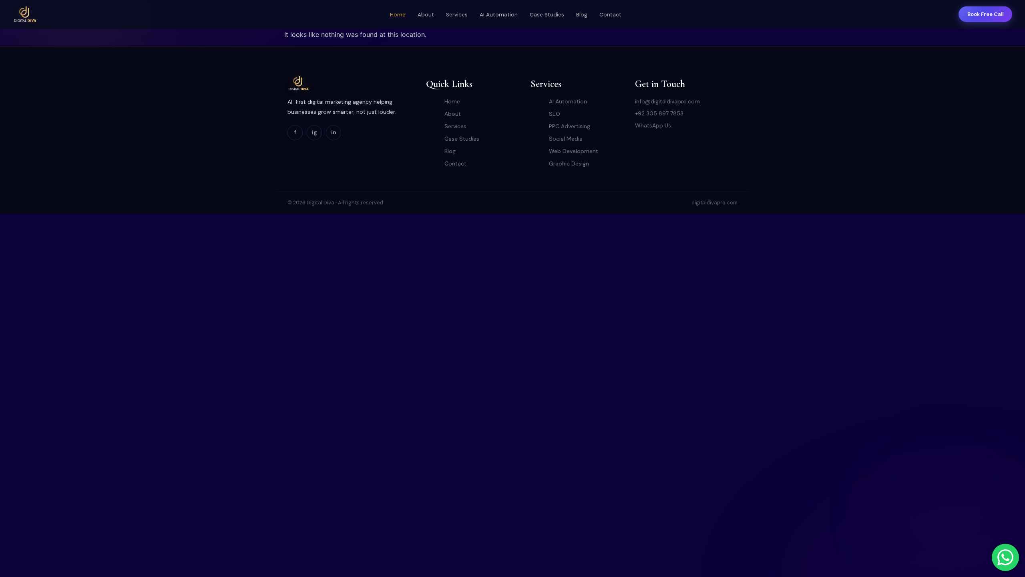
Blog (581, 14)
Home (398, 14)
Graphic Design (569, 163)
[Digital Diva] (25, 14)
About (426, 14)
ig (314, 132)
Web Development (573, 151)
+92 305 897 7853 (659, 113)
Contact (610, 14)
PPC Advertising (569, 126)
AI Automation (499, 14)
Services (457, 14)
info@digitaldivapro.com (667, 101)
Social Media (566, 138)
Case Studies (547, 14)
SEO (554, 113)
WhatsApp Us (653, 125)
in (333, 132)
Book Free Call (985, 14)
